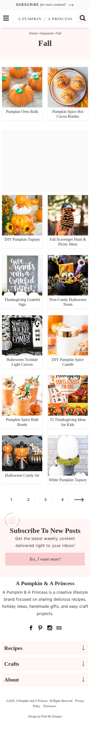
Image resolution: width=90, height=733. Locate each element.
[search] (83, 18)
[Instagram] (49, 628)
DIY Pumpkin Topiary (22, 239)
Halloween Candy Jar (22, 475)
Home (33, 33)
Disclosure (49, 706)
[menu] (6, 18)
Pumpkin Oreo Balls (22, 111)
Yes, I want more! (45, 559)
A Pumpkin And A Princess (45, 18)
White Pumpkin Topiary (68, 480)
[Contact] (59, 628)
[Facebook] (31, 628)
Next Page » (79, 500)
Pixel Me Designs (51, 716)
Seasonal (46, 33)
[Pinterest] (40, 628)
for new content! (41, 5)
